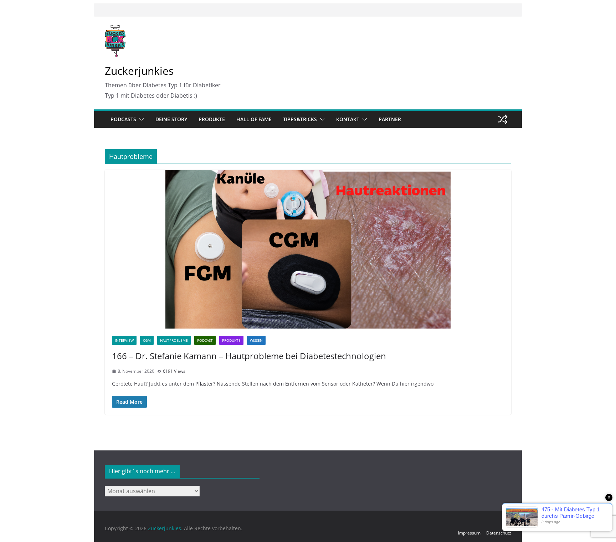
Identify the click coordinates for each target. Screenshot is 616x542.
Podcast (205, 340)
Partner (390, 119)
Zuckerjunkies (139, 70)
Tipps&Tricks (300, 119)
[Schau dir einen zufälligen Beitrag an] (502, 119)
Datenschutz (498, 533)
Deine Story (171, 119)
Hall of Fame (254, 119)
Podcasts (123, 119)
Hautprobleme (174, 340)
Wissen (256, 340)
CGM (147, 340)
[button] (140, 119)
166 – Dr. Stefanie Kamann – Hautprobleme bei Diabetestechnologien (249, 356)
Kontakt (347, 119)
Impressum (469, 533)
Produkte (212, 119)
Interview (124, 340)
